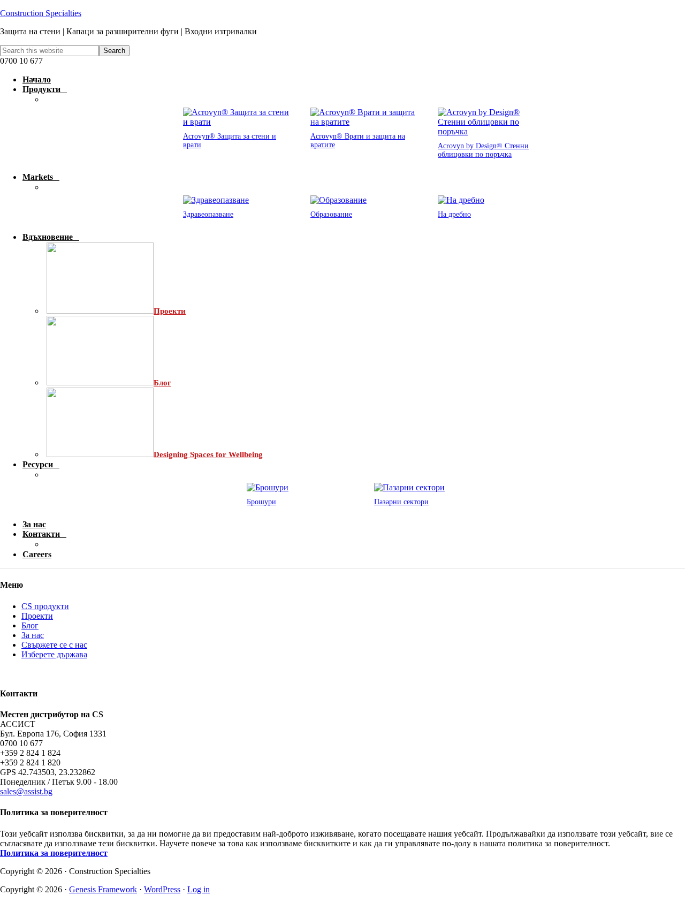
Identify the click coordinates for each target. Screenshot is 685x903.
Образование (331, 214)
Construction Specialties (40, 13)
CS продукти (45, 606)
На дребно (454, 214)
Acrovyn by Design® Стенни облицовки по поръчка (483, 150)
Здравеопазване (208, 214)
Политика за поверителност (54, 853)
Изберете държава (54, 654)
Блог (30, 625)
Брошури (261, 502)
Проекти (37, 615)
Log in (198, 889)
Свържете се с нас (54, 644)
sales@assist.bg (26, 791)
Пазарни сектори (401, 502)
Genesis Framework (103, 889)
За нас (32, 635)
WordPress (162, 889)
